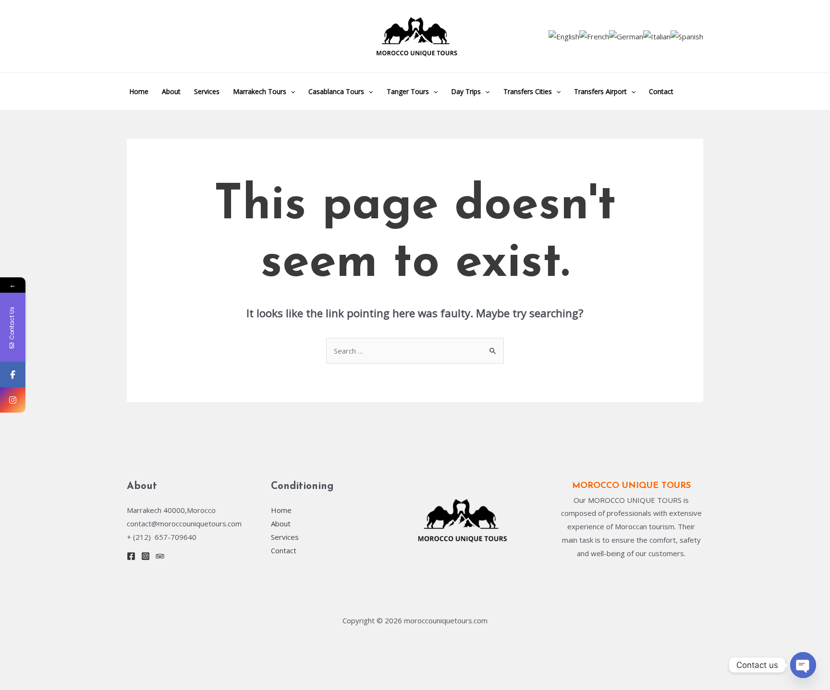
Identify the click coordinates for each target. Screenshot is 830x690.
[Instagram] (145, 556)
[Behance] (160, 556)
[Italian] (657, 36)
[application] (290, 91)
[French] (594, 36)
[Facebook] (131, 556)
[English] (564, 36)
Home (138, 91)
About (171, 91)
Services (207, 91)
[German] (626, 36)
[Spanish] (687, 36)
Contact (661, 91)
